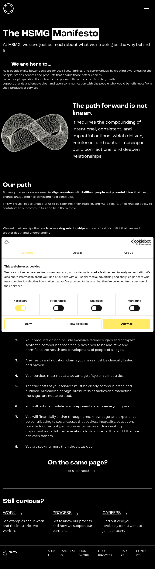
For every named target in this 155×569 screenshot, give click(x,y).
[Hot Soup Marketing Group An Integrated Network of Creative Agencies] (8, 8)
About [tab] (128, 253)
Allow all (127, 323)
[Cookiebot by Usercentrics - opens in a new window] (134, 242)
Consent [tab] (27, 253)
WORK (9, 513)
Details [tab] (78, 253)
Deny (28, 323)
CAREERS (111, 513)
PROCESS (62, 513)
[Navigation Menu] (146, 8)
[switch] (58, 308)
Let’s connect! (77, 471)
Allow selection (77, 323)
